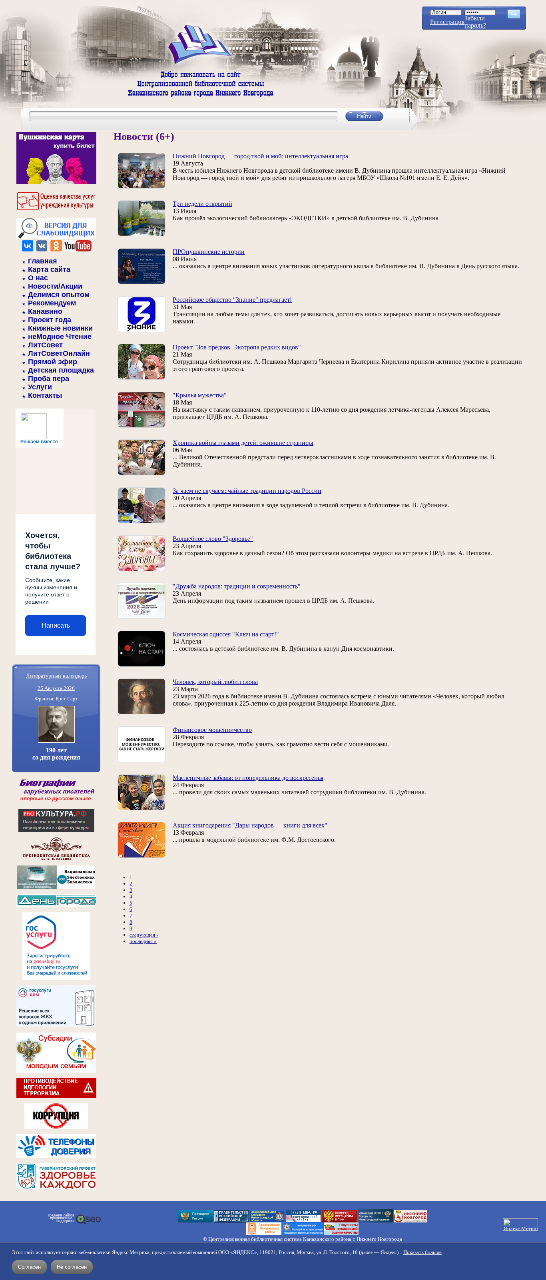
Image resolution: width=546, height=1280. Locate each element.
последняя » (143, 941)
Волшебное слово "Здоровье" (213, 538)
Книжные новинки (60, 328)
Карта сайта (49, 269)
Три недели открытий (202, 203)
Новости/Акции (55, 286)
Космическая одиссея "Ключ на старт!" (226, 634)
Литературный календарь (56, 675)
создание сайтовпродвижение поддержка (61, 1218)
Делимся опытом (59, 295)
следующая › (144, 935)
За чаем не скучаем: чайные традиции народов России (247, 490)
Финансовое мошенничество (212, 729)
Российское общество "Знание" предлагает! (232, 299)
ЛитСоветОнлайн (59, 353)
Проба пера (48, 379)
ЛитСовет (45, 345)
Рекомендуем (52, 303)
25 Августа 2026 (56, 688)
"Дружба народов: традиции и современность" (237, 586)
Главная (42, 261)
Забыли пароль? (475, 22)
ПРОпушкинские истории (209, 251)
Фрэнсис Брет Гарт (56, 699)
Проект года (49, 320)
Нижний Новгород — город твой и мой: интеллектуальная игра (260, 156)
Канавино (45, 311)
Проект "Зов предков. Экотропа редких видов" (237, 347)
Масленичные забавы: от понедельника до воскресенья (248, 777)
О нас (38, 278)
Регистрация (447, 21)
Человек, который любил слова (215, 681)
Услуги (40, 387)
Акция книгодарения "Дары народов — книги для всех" (250, 825)
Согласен (29, 1267)
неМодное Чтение (60, 337)
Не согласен (72, 1267)
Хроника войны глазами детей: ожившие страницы (243, 442)
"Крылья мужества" (200, 395)
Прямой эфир (52, 362)
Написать (56, 625)
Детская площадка (61, 370)
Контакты (45, 395)
